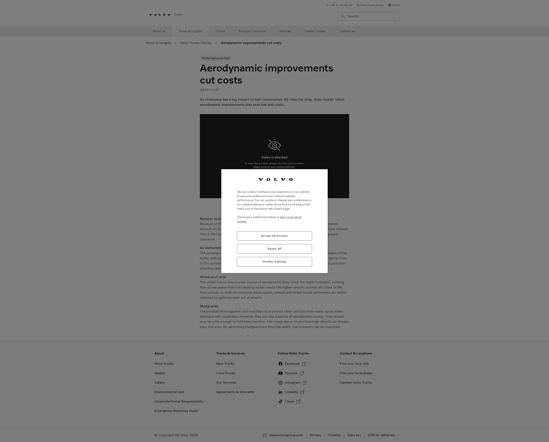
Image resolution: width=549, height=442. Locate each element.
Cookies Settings (274, 261)
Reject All (274, 248)
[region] (274, 221)
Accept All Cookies (274, 235)
